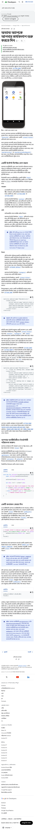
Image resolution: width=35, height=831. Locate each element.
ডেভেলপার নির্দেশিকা (6, 770)
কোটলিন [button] (5, 470)
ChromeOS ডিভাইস (6, 733)
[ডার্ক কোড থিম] (31, 297)
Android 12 (4, 758)
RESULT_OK (25, 545)
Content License (22, 665)
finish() (23, 517)
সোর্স (2, 693)
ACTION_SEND (17, 68)
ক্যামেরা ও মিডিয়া (5, 716)
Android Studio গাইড (6, 767)
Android (3, 685)
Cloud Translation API (13, 16)
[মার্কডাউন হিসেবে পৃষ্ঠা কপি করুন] (21, 40)
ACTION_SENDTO (9, 350)
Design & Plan (16, 25)
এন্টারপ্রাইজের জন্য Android (8, 688)
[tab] (5, 470)
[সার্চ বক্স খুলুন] (19, 2)
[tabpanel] (17, 485)
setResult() (28, 512)
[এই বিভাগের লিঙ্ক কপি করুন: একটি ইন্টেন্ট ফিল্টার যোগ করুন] (29, 163)
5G (2, 721)
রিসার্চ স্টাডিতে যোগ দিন (6, 792)
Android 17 (4, 745)
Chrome (3, 805)
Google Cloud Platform (7, 810)
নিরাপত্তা (3, 691)
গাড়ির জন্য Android (6, 735)
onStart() (20, 459)
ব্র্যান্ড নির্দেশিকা (17, 819)
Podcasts (3, 701)
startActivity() (7, 152)
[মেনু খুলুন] (2, 2)
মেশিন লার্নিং (4, 710)
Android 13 (4, 755)
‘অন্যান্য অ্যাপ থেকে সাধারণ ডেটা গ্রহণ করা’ (13, 427)
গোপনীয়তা (3, 718)
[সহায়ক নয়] (14, 29)
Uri (18, 232)
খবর (2, 696)
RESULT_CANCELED (7, 546)
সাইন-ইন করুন (29, 2)
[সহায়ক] (11, 29)
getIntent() (5, 455)
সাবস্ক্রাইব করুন (26, 823)
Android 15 (4, 750)
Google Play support (6, 790)
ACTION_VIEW (9, 196)
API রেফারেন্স (4, 772)
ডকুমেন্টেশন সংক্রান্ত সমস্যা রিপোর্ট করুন (10, 787)
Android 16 (4, 747)
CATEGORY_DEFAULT (15, 267)
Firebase (3, 808)
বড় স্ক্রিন (3, 728)
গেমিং (2, 708)
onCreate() (10, 459)
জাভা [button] (12, 470)
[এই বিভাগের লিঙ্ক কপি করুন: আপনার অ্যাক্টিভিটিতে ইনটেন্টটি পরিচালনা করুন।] (16, 443)
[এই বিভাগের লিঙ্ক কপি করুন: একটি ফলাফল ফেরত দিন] (24, 505)
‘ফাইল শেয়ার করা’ (28, 429)
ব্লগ (2, 698)
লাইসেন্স (10, 819)
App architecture (8, 8)
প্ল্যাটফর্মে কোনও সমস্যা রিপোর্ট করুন (9, 784)
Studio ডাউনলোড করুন (7, 775)
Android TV (4, 738)
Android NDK (4, 777)
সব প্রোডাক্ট (4, 813)
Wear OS (3, 730)
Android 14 (4, 753)
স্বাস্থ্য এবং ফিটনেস (5, 713)
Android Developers (6, 25)
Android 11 (4, 760)
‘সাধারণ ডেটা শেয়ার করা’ (13, 429)
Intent (28, 177)
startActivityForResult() (23, 152)
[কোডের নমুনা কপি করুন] (33, 297)
